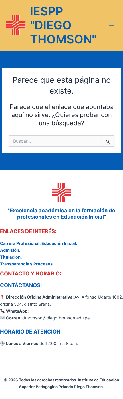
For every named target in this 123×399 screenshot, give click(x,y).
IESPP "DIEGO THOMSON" (63, 25)
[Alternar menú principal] (111, 26)
